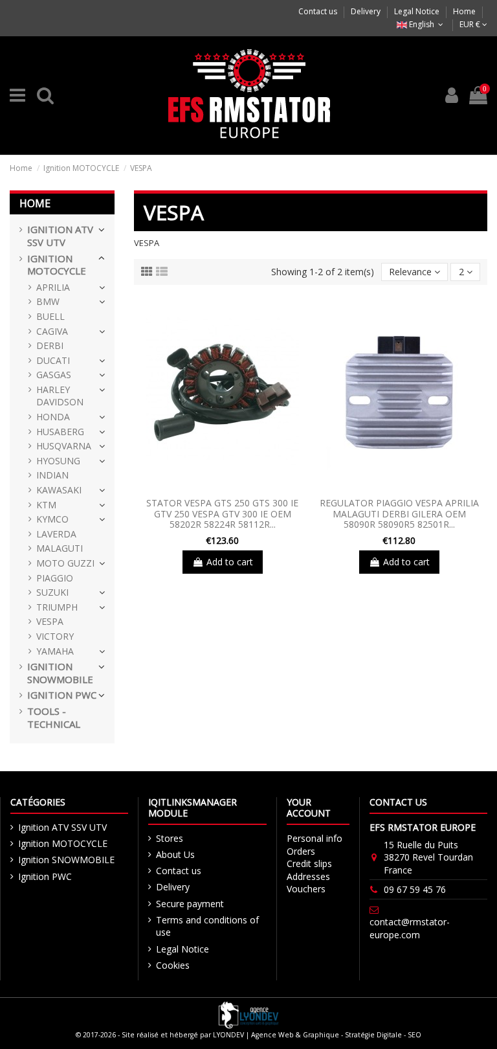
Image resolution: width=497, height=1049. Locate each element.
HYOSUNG (58, 461)
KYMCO (52, 519)
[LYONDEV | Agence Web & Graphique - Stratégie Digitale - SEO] (248, 1014)
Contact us (318, 11)
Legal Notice (417, 11)
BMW (48, 301)
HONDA (53, 417)
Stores (169, 838)
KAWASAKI (59, 490)
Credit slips (309, 863)
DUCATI (53, 360)
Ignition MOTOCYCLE (56, 265)
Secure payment (190, 903)
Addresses (308, 876)
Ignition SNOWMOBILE (60, 673)
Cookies (173, 965)
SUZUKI (52, 592)
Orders (301, 851)
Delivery (366, 11)
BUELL (50, 316)
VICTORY (55, 636)
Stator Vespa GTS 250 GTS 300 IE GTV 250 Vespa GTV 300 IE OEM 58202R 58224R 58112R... (222, 514)
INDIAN (52, 475)
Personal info (314, 838)
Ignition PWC (61, 695)
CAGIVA (52, 331)
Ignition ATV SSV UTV (60, 236)
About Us (175, 854)
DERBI (49, 345)
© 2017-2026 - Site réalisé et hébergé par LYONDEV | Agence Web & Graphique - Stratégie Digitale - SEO (248, 1034)
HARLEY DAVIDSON (59, 396)
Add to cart (229, 562)
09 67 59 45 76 (415, 889)
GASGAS (53, 374)
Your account (309, 807)
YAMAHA (55, 651)
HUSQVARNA (63, 446)
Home (464, 11)
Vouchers (306, 889)
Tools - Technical (53, 717)
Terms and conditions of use (207, 926)
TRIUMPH (57, 607)
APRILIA (53, 287)
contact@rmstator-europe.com (410, 928)
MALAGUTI (59, 548)
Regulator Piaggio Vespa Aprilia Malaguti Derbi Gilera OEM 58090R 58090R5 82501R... (399, 514)
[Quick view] (222, 487)
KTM (46, 505)
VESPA (49, 621)
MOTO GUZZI (65, 563)
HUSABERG (60, 431)
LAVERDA (56, 534)
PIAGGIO (54, 578)
